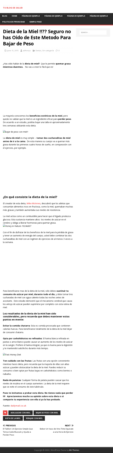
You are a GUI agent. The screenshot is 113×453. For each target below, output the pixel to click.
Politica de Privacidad (13, 22)
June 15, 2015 (13, 50)
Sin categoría (48, 50)
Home (14, 16)
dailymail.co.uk (18, 405)
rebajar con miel (34, 418)
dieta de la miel (13, 418)
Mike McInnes (33, 203)
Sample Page (35, 22)
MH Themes (74, 450)
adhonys (27, 50)
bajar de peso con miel (47, 412)
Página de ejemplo (31, 16)
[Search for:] (93, 32)
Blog (4, 16)
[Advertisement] (38, 92)
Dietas (38, 50)
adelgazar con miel (20, 412)
